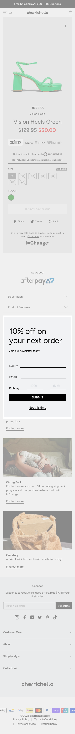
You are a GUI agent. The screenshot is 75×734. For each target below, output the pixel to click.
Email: (14, 377)
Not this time (37, 407)
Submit (37, 397)
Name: (13, 365)
